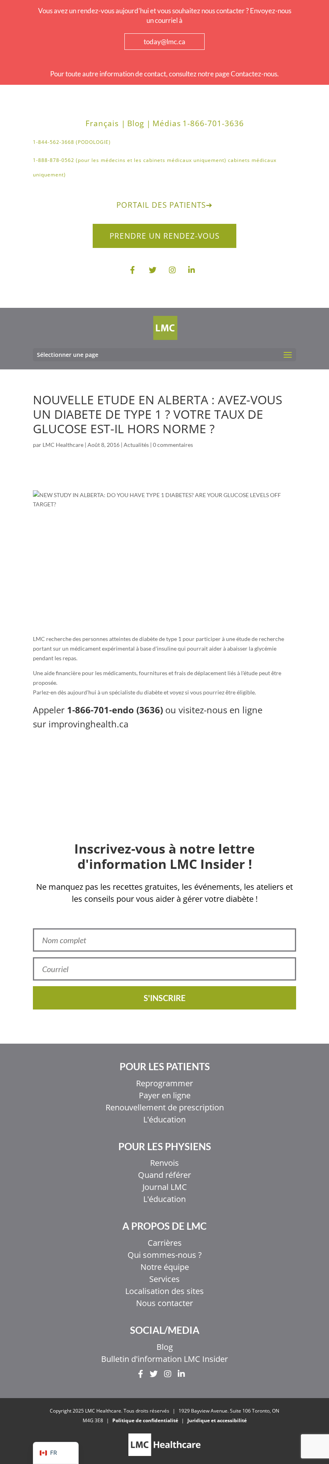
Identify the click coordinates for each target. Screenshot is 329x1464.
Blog (164, 1346)
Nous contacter (164, 1303)
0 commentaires (173, 444)
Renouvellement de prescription (165, 1107)
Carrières (165, 1242)
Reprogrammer (164, 1083)
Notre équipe (164, 1266)
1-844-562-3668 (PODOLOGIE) (72, 142)
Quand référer (164, 1174)
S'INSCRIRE (164, 998)
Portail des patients (164, 205)
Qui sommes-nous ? (165, 1254)
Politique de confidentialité (145, 1420)
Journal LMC (164, 1186)
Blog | (139, 123)
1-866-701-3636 (213, 123)
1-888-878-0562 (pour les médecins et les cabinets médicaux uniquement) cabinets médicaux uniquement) (154, 167)
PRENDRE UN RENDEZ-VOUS (164, 236)
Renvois (164, 1162)
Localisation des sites (164, 1291)
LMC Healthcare (63, 444)
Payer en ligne (165, 1095)
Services (164, 1279)
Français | (105, 123)
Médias (166, 123)
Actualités (136, 444)
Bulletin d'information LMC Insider (164, 1358)
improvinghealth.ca (88, 724)
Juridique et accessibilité (217, 1420)
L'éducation (164, 1119)
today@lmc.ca (164, 41)
